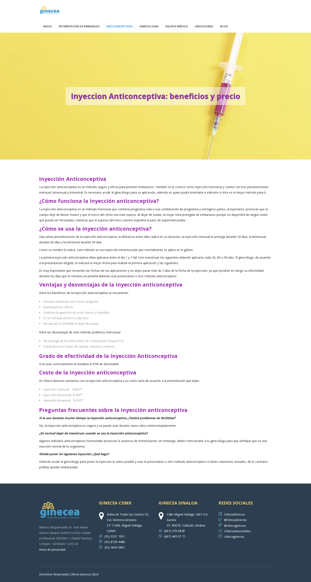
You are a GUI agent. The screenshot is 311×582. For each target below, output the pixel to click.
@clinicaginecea (235, 526)
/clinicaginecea (234, 537)
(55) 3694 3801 (115, 547)
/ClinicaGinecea (234, 514)
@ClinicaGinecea (235, 520)
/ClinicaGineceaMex (237, 531)
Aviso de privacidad (52, 549)
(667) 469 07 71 (175, 536)
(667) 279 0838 (174, 531)
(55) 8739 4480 (115, 542)
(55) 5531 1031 (115, 536)
